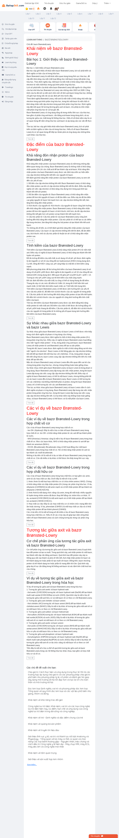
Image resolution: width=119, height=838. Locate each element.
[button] (57, 9)
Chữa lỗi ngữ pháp (11, 43)
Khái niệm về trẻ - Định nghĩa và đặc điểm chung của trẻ (55, 717)
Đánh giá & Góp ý (11, 57)
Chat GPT (8, 34)
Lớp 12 (53, 18)
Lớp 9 (111, 13)
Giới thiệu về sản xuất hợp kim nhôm (45, 759)
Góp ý (94, 3)
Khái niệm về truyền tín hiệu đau (43, 730)
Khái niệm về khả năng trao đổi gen (45, 700)
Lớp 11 (42, 18)
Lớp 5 (69, 13)
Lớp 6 (80, 13)
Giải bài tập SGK (32, 3)
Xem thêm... (32, 765)
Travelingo (9, 87)
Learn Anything (10, 62)
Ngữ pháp (8, 53)
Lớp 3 (48, 13)
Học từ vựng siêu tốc (9, 68)
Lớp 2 (38, 13)
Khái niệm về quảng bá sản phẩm (44, 724)
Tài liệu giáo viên (11, 38)
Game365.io (81, 3)
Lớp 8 (100, 13)
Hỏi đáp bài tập (11, 29)
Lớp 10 (31, 18)
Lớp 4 (58, 13)
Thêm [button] (106, 3)
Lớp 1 (28, 13)
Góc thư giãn (64, 3)
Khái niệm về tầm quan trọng (42, 753)
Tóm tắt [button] (30, 139)
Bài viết (7, 48)
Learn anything (34, 39)
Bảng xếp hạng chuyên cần (9, 80)
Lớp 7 (90, 13)
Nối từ (7, 92)
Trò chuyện (49, 3)
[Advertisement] (107, 57)
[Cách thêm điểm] (33, 9)
